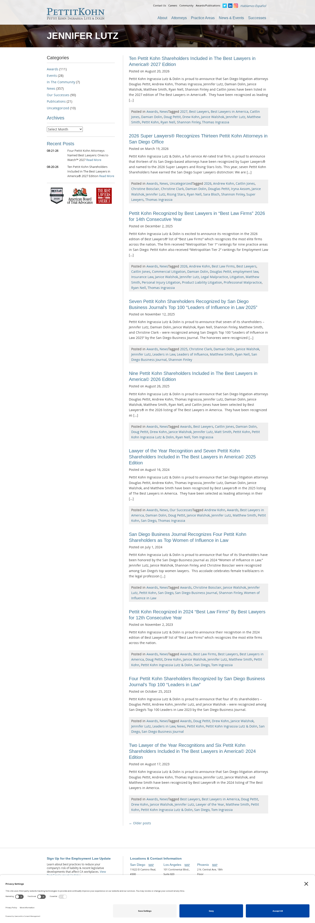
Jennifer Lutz (235, 117)
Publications (56, 101)
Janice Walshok (212, 117)
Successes (257, 18)
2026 (207, 183)
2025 (183, 349)
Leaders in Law (163, 354)
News (164, 111)
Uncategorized (181, 183)
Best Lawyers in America (229, 111)
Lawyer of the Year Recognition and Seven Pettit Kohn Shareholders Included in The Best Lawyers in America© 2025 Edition (192, 456)
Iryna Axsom (240, 189)
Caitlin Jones (245, 183)
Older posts (140, 823)
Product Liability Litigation (202, 282)
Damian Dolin (151, 117)
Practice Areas (203, 18)
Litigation (237, 277)
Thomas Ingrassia (215, 122)
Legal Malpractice (214, 277)
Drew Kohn (190, 117)
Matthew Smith (221, 354)
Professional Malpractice (243, 282)
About (162, 18)
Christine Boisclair (145, 189)
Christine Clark (172, 189)
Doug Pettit (172, 117)
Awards (152, 111)
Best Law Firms (223, 266)
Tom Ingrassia (202, 437)
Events (52, 75)
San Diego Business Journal (196, 593)
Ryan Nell (167, 122)
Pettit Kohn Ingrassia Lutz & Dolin (167, 665)
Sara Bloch (211, 194)
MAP (151, 865)
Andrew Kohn (223, 183)
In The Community (61, 82)
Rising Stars (176, 194)
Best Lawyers (199, 111)
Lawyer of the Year (210, 804)
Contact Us (159, 5)
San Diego (148, 520)
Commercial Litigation (169, 271)
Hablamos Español (253, 6)
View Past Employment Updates (76, 873)
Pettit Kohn (150, 122)
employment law (245, 271)
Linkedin (230, 5)
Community (186, 5)
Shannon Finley (188, 122)
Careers (172, 5)
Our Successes (181, 510)
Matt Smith (223, 432)
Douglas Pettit (218, 189)
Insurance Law (142, 277)
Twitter (225, 5)
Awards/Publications (208, 5)
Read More (93, 160)
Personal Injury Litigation (161, 282)
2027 (183, 111)
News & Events (231, 18)
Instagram (236, 5)
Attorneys (179, 18)
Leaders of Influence (192, 354)
